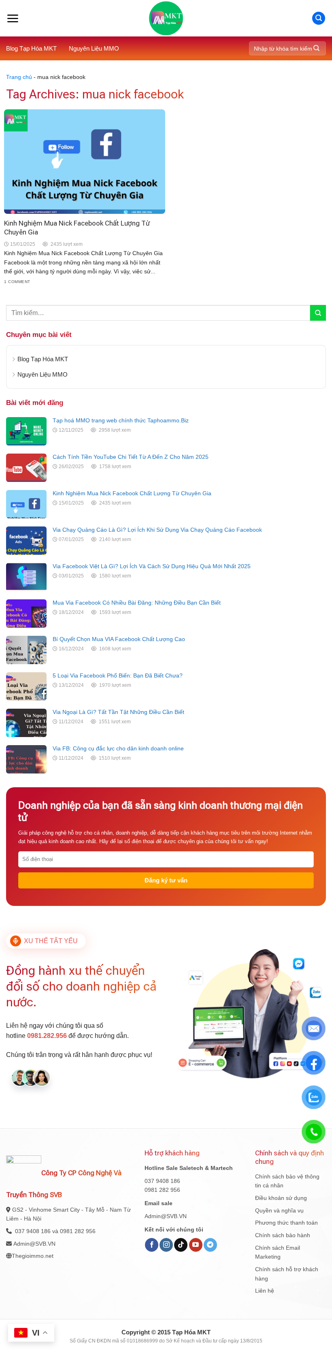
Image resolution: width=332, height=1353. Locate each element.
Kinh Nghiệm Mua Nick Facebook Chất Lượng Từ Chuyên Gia (132, 493)
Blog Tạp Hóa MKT (31, 48)
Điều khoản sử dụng (281, 1198)
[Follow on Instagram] (166, 1245)
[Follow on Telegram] (210, 1245)
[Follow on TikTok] (180, 1245)
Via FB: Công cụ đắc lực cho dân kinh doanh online (118, 748)
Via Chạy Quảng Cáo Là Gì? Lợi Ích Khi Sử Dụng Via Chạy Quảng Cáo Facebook (157, 529)
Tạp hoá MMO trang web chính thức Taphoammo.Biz (121, 420)
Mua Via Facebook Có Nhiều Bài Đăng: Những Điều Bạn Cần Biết (137, 602)
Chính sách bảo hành (282, 1235)
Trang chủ (19, 77)
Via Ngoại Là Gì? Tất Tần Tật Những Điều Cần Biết (118, 712)
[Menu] (12, 18)
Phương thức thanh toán (286, 1222)
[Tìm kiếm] (318, 18)
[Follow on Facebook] (151, 1245)
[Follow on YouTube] (195, 1245)
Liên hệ (264, 1290)
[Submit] (316, 48)
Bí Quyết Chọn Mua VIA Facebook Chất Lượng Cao (119, 639)
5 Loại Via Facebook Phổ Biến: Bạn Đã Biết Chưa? (118, 675)
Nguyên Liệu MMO (94, 48)
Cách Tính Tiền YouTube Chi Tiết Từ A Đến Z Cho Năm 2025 (131, 457)
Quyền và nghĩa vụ (279, 1210)
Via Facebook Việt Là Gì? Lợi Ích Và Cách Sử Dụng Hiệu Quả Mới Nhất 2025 (152, 566)
